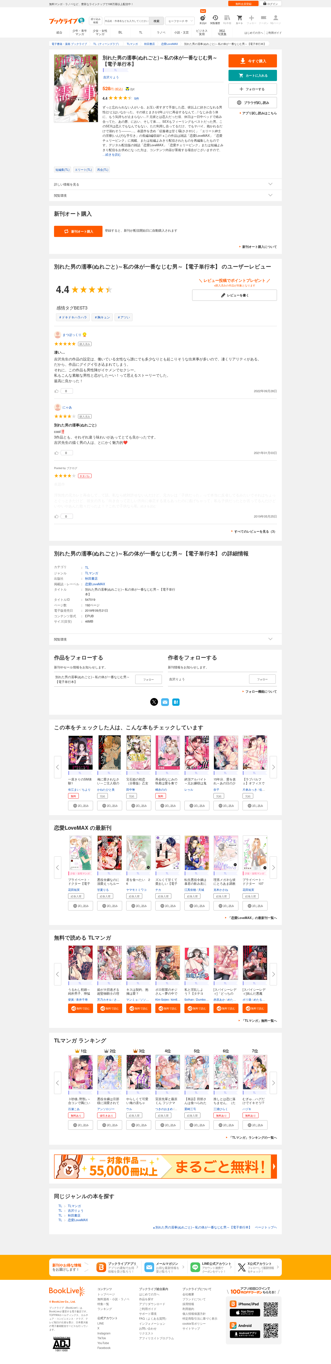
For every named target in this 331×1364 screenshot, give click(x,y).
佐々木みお (266, 789)
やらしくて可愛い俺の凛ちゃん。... (137, 1102)
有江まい (74, 789)
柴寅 (71, 999)
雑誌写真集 (222, 32)
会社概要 (188, 1294)
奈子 (216, 789)
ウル (129, 1109)
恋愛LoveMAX (95, 584)
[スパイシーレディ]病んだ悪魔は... (254, 993)
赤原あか (219, 999)
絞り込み (96, 21)
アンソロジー (106, 1109)
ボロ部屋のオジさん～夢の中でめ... (166, 993)
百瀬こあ (74, 1109)
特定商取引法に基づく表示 (199, 1318)
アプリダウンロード (152, 1304)
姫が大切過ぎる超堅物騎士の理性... (108, 993)
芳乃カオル (104, 999)
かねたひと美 (106, 789)
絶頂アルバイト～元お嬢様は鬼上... (195, 783)
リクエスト (146, 1333)
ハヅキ (247, 1109)
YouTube (103, 1343)
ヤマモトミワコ (136, 889)
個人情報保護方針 (194, 1313)
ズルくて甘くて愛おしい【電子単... (166, 883)
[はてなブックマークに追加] (176, 705)
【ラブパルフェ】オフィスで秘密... (254, 783)
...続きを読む (111, 154)
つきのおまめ (164, 1109)
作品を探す (146, 1299)
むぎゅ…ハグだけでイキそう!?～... (254, 1102)
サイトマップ (191, 1328)
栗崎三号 (190, 1109)
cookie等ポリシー (194, 1323)
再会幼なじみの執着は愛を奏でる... (166, 783)
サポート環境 (148, 1313)
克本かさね (220, 889)
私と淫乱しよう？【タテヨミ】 (193, 993)
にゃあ (67, 407)
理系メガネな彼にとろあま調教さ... (224, 883)
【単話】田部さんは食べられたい (195, 1102)
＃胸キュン (102, 317)
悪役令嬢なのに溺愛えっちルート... (108, 883)
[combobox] (126, 21)
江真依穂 (190, 889)
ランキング (104, 1309)
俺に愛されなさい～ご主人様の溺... (108, 783)
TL (140, 32)
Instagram (103, 1333)
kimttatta (176, 999)
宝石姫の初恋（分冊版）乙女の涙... (137, 783)
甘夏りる (103, 889)
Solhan (189, 999)
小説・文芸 (181, 32)
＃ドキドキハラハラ (73, 317)
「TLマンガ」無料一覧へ (259, 1020)
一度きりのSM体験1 (80, 781)
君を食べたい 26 (138, 881)
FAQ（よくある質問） (153, 1318)
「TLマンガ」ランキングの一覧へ (253, 1137)
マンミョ (132, 999)
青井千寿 (82, 999)
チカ (158, 889)
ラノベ (161, 32)
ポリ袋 (247, 999)
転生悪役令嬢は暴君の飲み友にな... (195, 883)
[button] (80, 805)
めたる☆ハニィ (237, 999)
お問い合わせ (148, 1328)
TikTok (101, 1338)
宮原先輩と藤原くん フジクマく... (166, 1102)
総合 (59, 32)
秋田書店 (91, 578)
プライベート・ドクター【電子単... (79, 883)
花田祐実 (74, 889)
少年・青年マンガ (79, 32)
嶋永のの (161, 789)
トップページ (106, 1294)
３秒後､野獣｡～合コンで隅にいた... (79, 1102)
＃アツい (123, 317)
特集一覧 (103, 1304)
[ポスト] (154, 702)
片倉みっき (250, 789)
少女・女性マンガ (100, 32)
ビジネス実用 (202, 32)
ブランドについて (194, 1299)
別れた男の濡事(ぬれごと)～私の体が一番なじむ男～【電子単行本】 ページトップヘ (215, 1227)
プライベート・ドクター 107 (254, 881)
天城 (201, 889)
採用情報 (188, 1304)
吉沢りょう (111, 77)
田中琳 (130, 789)
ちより (86, 789)
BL (120, 32)
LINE (100, 1323)
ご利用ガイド (274, 32)
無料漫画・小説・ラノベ (113, 1299)
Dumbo (201, 999)
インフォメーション (152, 1323)
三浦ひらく (220, 1109)
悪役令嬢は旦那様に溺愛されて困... (108, 1102)
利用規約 (188, 1309)
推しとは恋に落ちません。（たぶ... (224, 1102)
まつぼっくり (72, 334)
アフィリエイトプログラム (156, 1338)
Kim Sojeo (162, 999)
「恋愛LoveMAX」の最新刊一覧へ (252, 917)
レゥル (188, 789)
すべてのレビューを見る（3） (255, 531)
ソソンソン (147, 999)
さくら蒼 (120, 999)
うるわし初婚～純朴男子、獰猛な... (79, 993)
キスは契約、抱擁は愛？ (137, 991)
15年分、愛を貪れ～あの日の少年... (224, 783)
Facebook (103, 1348)
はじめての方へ (253, 32)
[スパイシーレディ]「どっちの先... (224, 993)
